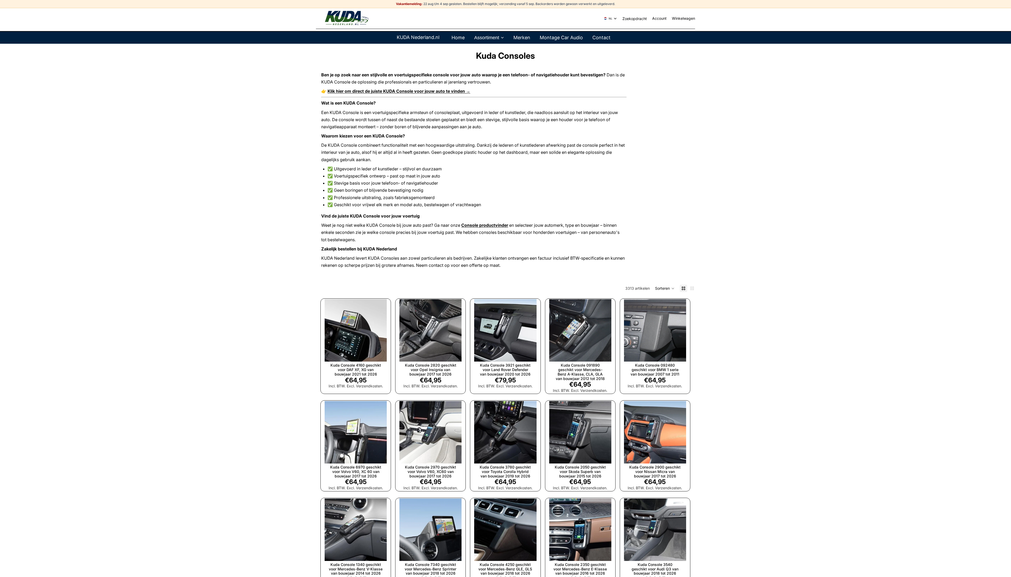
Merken (521, 37)
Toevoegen (607, 353)
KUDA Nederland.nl (418, 37)
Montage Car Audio (561, 37)
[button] (665, 288)
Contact (601, 37)
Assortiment (486, 37)
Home (458, 37)
